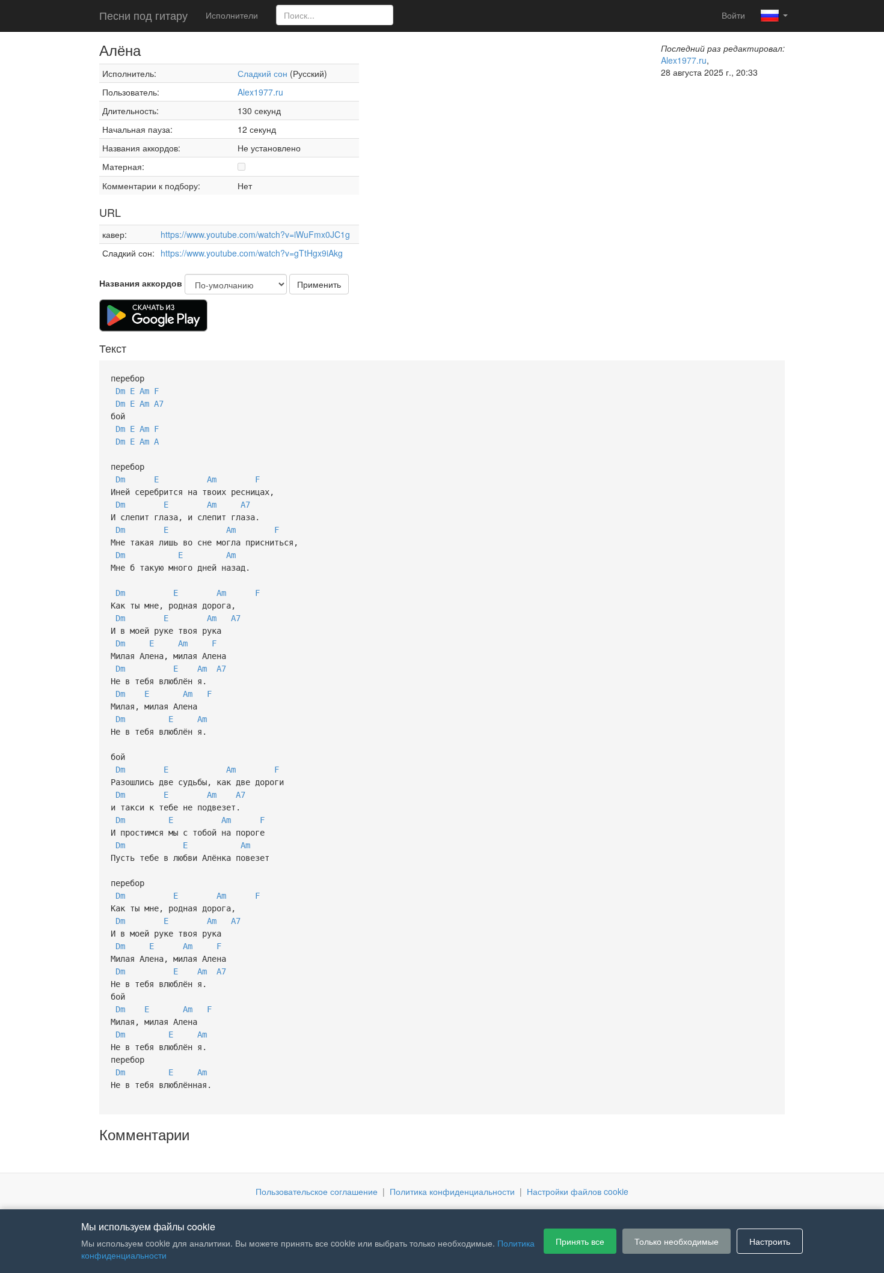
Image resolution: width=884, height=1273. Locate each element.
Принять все (580, 1241)
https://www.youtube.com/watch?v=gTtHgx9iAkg (252, 253)
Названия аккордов (140, 283)
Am (144, 391)
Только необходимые (676, 1241)
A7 (159, 404)
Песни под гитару (143, 15)
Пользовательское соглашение (317, 1191)
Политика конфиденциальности (452, 1191)
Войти (733, 15)
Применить (319, 284)
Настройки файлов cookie (577, 1191)
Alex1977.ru (260, 92)
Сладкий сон (262, 73)
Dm (120, 391)
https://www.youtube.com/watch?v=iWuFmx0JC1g (255, 234)
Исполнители (232, 15)
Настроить (769, 1241)
